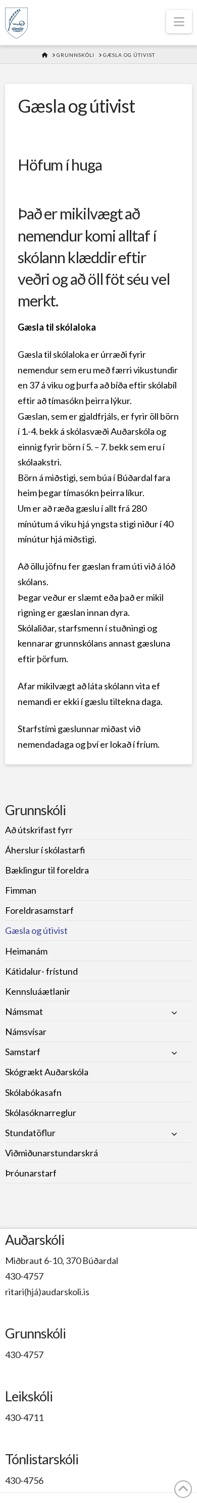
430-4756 (24, 1480)
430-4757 (24, 1276)
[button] (179, 21)
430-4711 (24, 1417)
